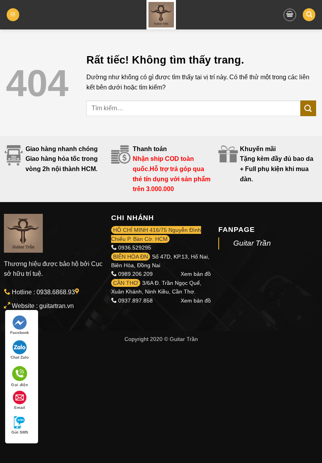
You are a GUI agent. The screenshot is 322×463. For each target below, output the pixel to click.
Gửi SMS (19, 432)
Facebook (19, 332)
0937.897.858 (135, 300)
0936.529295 (134, 247)
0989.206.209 (135, 274)
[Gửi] (308, 108)
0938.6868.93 (56, 292)
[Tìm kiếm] (309, 14)
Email (19, 407)
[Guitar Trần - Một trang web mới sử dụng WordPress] (161, 14)
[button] (13, 14)
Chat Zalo (20, 357)
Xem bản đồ (196, 274)
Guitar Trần (252, 243)
